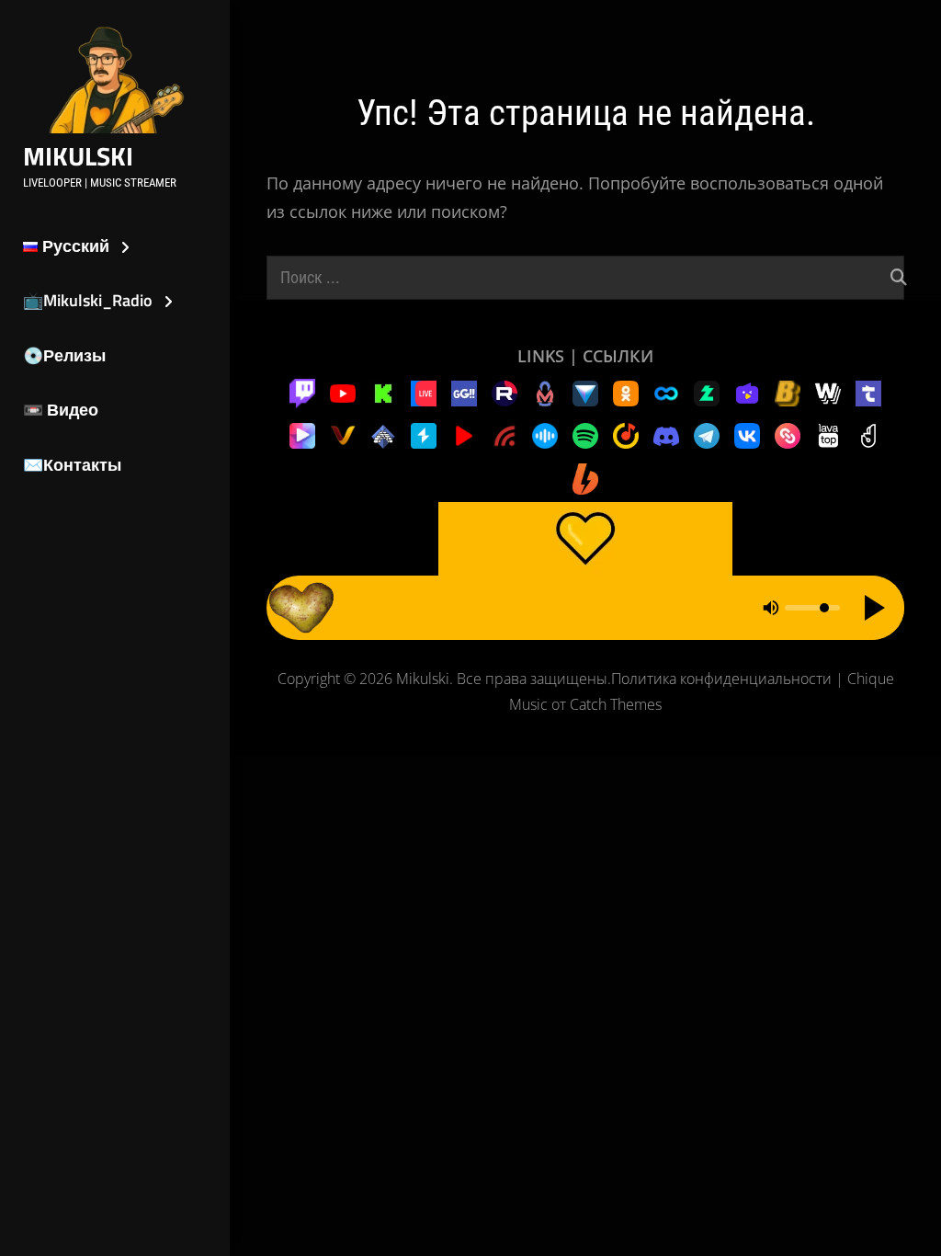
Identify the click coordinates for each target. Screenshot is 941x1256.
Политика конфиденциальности (721, 678)
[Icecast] (383, 434)
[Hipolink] (787, 434)
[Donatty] (868, 434)
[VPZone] (302, 434)
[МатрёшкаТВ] (545, 392)
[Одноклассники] (626, 392)
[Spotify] (585, 434)
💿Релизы (64, 355)
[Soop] (666, 392)
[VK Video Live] (423, 392)
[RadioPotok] (464, 434)
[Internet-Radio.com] (504, 434)
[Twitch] (302, 392)
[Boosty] (585, 477)
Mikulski (78, 156)
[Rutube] (504, 392)
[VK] (747, 434)
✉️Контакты (72, 464)
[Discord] (666, 434)
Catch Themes (616, 704)
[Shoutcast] (423, 434)
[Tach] (868, 392)
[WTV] (828, 392)
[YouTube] (343, 392)
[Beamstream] (585, 392)
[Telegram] (706, 434)
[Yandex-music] (626, 434)
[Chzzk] (706, 392)
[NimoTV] (747, 392)
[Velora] (343, 434)
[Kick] (383, 392)
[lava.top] (828, 434)
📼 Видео (60, 409)
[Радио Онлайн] (545, 434)
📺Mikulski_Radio (88, 300)
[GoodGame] (464, 392)
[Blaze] (787, 392)
